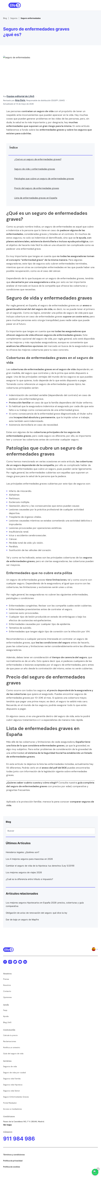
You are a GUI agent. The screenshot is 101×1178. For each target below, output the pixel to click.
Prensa (6, 979)
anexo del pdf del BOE (54, 767)
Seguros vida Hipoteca (12, 1084)
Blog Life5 (7, 1022)
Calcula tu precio (10, 1035)
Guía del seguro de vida (13, 1053)
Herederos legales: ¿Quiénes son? (22, 852)
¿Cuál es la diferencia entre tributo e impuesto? (29, 879)
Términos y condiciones (14, 1154)
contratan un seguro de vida (37, 111)
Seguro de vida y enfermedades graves (34, 169)
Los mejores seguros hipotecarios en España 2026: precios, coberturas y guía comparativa (45, 904)
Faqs (5, 1010)
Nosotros (7, 985)
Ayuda (6, 1016)
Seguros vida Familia (12, 1078)
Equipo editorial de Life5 (20, 96)
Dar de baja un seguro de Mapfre (22, 919)
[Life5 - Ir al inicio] (14, 5)
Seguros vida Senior (11, 1091)
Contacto (7, 991)
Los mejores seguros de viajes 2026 (24, 872)
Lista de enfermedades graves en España (35, 197)
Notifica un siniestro (11, 1047)
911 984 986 (19, 1138)
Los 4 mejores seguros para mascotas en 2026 (29, 859)
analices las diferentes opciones (24, 346)
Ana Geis (20, 100)
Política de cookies (11, 1167)
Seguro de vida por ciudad (14, 1072)
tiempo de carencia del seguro (69, 657)
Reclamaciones (9, 1041)
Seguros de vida (10, 1066)
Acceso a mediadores (12, 1109)
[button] (91, 5)
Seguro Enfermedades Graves (16, 1097)
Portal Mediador (10, 1103)
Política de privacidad (12, 1161)
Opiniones (7, 997)
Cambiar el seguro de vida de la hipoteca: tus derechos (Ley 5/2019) (40, 865)
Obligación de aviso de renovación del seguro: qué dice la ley (36, 912)
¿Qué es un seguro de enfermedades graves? (37, 159)
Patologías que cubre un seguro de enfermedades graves (44, 178)
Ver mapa (7, 1125)
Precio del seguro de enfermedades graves (36, 188)
